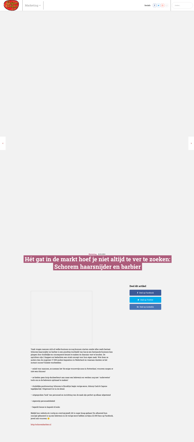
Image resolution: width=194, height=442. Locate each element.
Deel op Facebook (146, 293)
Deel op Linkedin (147, 307)
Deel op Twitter (146, 300)
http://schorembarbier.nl (41, 424)
